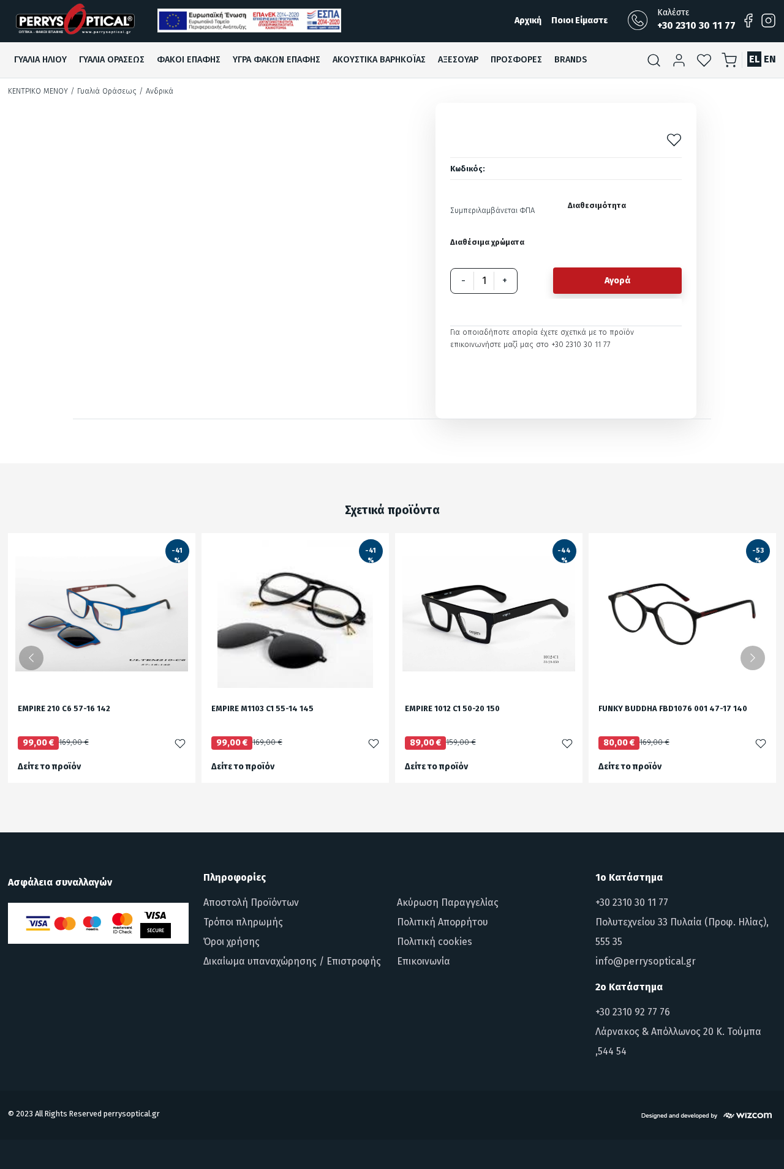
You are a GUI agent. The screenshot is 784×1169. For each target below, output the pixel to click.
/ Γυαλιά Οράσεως (103, 90)
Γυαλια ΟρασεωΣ (112, 59)
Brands (570, 59)
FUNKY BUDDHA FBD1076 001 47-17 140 (672, 709)
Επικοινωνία (423, 961)
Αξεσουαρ (458, 59)
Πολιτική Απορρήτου (442, 922)
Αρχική (527, 20)
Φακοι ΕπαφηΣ (189, 59)
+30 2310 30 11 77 (631, 902)
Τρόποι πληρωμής (243, 922)
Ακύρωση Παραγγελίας (448, 902)
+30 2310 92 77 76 (632, 1012)
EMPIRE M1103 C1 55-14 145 (262, 709)
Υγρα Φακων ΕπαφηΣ (276, 59)
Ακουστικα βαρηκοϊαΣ (379, 59)
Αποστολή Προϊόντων (251, 902)
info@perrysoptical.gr (645, 961)
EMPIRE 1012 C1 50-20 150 (452, 709)
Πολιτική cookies (434, 941)
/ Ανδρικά (156, 90)
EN (770, 59)
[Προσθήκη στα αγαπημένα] (674, 140)
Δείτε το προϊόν (49, 766)
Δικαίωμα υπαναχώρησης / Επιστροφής (292, 961)
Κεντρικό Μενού (38, 90)
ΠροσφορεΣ (516, 59)
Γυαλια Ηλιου (40, 59)
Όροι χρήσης (231, 941)
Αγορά (617, 280)
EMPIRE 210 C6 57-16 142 (64, 709)
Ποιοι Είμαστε (579, 20)
